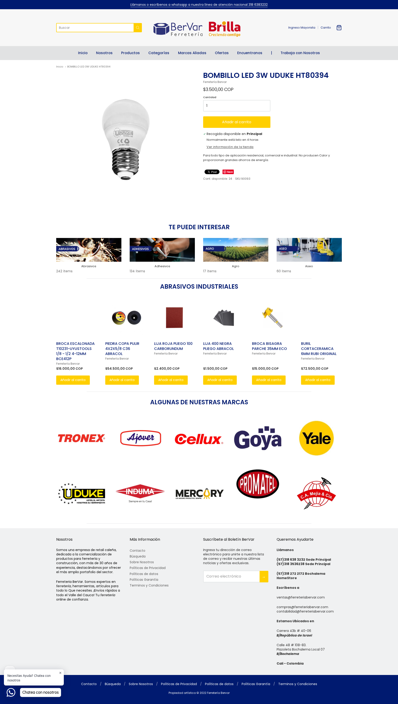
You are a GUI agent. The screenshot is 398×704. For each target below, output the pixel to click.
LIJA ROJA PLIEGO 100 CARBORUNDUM (173, 346)
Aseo (309, 266)
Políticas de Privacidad (148, 568)
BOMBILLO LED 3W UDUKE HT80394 (88, 66)
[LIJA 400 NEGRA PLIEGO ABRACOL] (223, 317)
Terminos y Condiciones (149, 585)
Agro (235, 266)
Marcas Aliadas (192, 52)
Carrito (326, 27)
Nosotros (104, 52)
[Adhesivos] (162, 250)
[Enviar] (138, 27)
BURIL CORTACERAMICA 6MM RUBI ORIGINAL (319, 348)
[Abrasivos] (88, 250)
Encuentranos (249, 52)
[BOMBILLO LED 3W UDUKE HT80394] (125, 140)
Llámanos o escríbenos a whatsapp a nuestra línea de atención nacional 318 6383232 (199, 4)
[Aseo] (309, 250)
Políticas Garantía (144, 579)
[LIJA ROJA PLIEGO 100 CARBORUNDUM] (174, 317)
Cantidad (209, 97)
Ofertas (222, 52)
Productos (130, 52)
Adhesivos (162, 266)
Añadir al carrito (236, 122)
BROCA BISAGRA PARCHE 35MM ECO (269, 346)
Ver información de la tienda (230, 147)
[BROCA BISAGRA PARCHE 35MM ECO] (272, 317)
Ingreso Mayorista (301, 27)
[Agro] (235, 250)
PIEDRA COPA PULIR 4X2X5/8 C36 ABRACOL (122, 348)
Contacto (137, 550)
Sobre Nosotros (142, 562)
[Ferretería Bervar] (199, 28)
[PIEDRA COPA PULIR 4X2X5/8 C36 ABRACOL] (125, 317)
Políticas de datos (144, 574)
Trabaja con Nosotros (300, 52)
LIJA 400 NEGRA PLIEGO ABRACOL (218, 346)
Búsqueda (138, 556)
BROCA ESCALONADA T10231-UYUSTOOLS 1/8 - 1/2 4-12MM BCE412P (75, 351)
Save (230, 171)
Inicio (83, 52)
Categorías (158, 52)
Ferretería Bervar (215, 82)
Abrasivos (88, 266)
